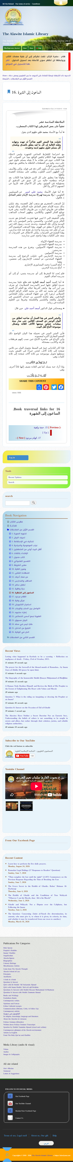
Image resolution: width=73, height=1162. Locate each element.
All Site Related (8, 3)
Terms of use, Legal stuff (15, 1136)
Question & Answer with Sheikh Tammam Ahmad (22, 992)
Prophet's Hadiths (10, 950)
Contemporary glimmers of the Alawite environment (22, 1030)
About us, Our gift (39, 1136)
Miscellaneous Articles (11, 965)
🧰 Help (38, 48)
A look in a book (9, 979)
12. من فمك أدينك (20, 577)
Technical (6, 1071)
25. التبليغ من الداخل (21, 628)
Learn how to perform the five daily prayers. (27, 864)
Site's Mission (8, 1068)
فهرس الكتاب (16, 522)
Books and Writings (10, 995)
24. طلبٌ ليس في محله (22, 624)
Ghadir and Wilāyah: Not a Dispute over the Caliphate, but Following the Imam (37, 906)
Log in (12, 457)
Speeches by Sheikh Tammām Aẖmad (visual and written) (24, 1027)
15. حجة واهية (47, 427)
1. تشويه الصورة (19, 533)
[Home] (19, 16)
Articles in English (10, 1032)
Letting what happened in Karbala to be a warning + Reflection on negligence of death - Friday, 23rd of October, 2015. (36, 658)
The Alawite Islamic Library (25, 34)
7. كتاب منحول (18, 557)
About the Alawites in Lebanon (14, 1019)
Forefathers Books (10, 998)
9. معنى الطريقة (19, 565)
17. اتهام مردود (28, 438)
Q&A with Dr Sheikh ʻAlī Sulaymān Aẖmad (19, 984)
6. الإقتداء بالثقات (20, 553)
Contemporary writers (11, 1000)
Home (31, 48)
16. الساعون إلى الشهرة (23, 593)
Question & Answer (10, 982)
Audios (6, 1051)
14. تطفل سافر (18, 585)
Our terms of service (22, 3)
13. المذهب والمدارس (22, 581)
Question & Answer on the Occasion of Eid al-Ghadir (27, 707)
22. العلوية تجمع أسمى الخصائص (26, 616)
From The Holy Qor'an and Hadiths (16, 1035)
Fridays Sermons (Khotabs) (13, 1022)
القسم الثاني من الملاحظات (22, 637)
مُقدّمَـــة (13, 526)
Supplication (8, 955)
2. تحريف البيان (18, 537)
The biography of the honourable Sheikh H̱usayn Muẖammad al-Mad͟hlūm (36, 678)
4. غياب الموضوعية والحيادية (24, 545)
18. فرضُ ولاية (18, 600)
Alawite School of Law (11, 971)
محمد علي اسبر (34, 192)
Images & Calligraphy (11, 1054)
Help (55, 1136)
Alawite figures (8, 958)
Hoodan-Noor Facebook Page (25, 1111)
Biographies (7, 960)
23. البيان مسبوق (19, 620)
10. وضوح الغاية (19, 569)
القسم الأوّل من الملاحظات (21, 78)
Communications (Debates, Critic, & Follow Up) (21, 1008)
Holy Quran (7, 947)
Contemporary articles (11, 1011)
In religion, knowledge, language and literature (20, 1016)
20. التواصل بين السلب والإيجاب (26, 608)
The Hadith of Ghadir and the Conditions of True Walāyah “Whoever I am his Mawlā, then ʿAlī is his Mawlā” (37, 897)
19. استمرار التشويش (21, 604)
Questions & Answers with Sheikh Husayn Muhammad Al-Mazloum (28, 989)
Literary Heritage (9, 963)
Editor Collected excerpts (12, 1006)
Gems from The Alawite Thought (15, 969)
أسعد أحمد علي (32, 308)
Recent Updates (14, 477)
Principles (7, 974)
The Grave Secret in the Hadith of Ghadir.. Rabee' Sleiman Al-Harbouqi (37, 887)
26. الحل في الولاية (20, 632)
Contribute (36, 3)
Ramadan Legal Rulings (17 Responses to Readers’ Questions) (34, 870)
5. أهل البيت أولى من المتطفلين (27, 549)
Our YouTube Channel (23, 1103)
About (25, 48)
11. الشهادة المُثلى (21, 573)
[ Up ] (45, 432)
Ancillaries (7, 976)
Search (11, 482)
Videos (5, 1049)
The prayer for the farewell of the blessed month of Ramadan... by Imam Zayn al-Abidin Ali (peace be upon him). (36, 668)
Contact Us (19, 1118)
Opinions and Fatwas (11, 1003)
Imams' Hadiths (9, 953)
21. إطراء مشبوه (19, 612)
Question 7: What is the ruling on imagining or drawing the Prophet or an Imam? (36, 698)
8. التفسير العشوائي (21, 561)
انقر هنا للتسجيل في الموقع (18, 62)
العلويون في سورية (11, 1013)
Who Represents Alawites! (12, 48)
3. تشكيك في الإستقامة (23, 541)
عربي (46, 1143)
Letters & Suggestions (11, 1073)
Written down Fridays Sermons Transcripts (19, 1024)
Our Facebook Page (22, 1096)
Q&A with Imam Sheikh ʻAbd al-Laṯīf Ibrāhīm (20, 987)
